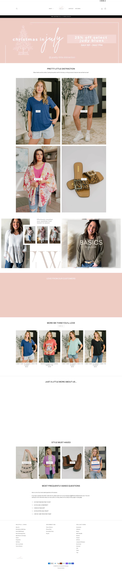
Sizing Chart (18, 539)
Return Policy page (71, 497)
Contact (71, 8)
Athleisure (78, 529)
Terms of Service (19, 546)
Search (17, 537)
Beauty (77, 531)
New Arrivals (78, 544)
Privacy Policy (48, 529)
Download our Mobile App (20, 529)
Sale (77, 548)
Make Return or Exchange (21, 535)
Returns (77, 8)
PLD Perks (18, 542)
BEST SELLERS (79, 533)
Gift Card (78, 539)
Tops (77, 552)
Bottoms (78, 535)
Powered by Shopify (61, 568)
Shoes (77, 550)
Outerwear (78, 546)
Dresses (78, 537)
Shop (50, 8)
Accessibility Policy (50, 531)
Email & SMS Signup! (20, 531)
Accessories (78, 527)
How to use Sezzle (19, 544)
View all (61, 326)
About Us (17, 527)
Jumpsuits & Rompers (80, 542)
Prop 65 (47, 533)
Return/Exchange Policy (20, 533)
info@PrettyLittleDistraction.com (77, 495)
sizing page (79, 497)
